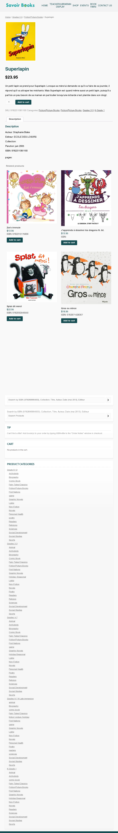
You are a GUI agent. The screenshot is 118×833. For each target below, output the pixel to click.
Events (84, 6)
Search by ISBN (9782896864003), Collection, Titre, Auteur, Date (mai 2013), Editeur (48, 412)
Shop (76, 6)
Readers (13, 522)
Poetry (12, 592)
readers (12, 750)
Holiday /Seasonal (17, 577)
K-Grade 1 (100, 111)
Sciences (13, 529)
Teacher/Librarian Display (60, 5)
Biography (13, 477)
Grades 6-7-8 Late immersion (20, 699)
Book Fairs (93, 5)
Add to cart (23, 102)
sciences (13, 754)
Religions (13, 525)
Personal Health (16, 514)
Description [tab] (15, 119)
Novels (12, 511)
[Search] (108, 400)
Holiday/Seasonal (17, 655)
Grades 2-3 (17, 17)
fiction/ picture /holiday (19, 717)
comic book (14, 710)
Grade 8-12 (12, 470)
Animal (12, 548)
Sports (12, 540)
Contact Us (105, 6)
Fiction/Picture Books (33, 17)
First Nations (14, 492)
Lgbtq (11, 503)
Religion (12, 599)
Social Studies (15, 536)
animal (12, 703)
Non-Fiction (14, 507)
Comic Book (14, 481)
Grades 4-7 (12, 618)
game (11, 496)
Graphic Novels (16, 500)
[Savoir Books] (20, 6)
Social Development (18, 533)
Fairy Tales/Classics (18, 485)
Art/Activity (14, 474)
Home (45, 6)
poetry (12, 518)
